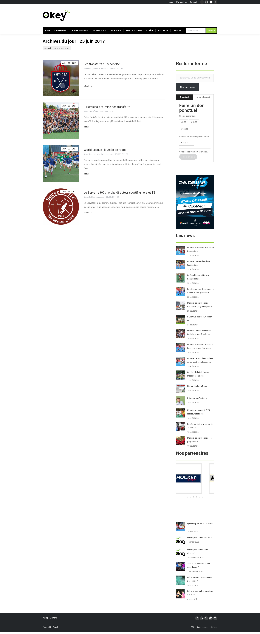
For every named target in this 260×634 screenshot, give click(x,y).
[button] (187, 496)
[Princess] (195, 493)
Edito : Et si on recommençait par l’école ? (199, 579)
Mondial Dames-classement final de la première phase (199, 332)
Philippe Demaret (50, 618)
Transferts (103, 68)
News (95, 68)
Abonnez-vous (187, 87)
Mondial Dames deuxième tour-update (198, 263)
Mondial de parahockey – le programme (199, 440)
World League (107, 154)
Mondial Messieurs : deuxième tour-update (200, 249)
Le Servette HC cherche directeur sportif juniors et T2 (119, 192)
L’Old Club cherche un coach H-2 (199, 319)
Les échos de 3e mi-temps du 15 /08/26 (200, 426)
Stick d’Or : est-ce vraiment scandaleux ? (198, 565)
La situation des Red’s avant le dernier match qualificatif (200, 291)
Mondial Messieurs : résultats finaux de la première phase (200, 346)
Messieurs (88, 68)
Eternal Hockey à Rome (197, 386)
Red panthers (94, 154)
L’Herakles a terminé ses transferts (107, 107)
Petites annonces (96, 197)
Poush (55, 627)
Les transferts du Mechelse (102, 64)
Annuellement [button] (203, 97)
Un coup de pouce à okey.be (199, 537)
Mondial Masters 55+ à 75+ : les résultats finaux (199, 412)
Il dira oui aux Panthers (197, 398)
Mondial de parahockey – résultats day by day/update (199, 305)
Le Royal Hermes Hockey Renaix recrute (198, 277)
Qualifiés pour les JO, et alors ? (199, 525)
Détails (87, 86)
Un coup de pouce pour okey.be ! (197, 551)
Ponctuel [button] (184, 97)
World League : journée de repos (105, 150)
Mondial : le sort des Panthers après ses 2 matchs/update (200, 360)
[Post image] (180, 250)
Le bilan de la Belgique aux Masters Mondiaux (198, 374)
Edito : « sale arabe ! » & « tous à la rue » (200, 593)
